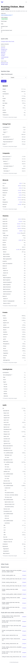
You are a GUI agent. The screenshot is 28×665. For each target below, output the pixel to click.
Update (3, 81)
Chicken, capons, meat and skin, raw (10, 635)
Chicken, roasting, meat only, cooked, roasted (10, 590)
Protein (3, 55)
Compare (24, 571)
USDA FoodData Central (6, 15)
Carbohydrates (4, 57)
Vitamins (3, 54)
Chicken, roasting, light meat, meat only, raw (11, 578)
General (3, 47)
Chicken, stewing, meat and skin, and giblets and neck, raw (11, 647)
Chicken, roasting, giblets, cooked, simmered (12, 594)
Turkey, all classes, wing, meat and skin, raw (11, 656)
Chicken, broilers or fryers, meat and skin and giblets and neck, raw (11, 616)
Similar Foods (4, 64)
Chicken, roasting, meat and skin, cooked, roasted (11, 598)
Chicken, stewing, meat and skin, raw (10, 643)
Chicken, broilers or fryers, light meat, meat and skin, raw (11, 652)
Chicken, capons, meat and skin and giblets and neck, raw (11, 621)
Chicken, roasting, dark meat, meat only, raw (11, 585)
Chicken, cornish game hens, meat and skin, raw (11, 631)
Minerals (3, 52)
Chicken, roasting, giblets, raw (8, 575)
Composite (3, 51)
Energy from (4, 49)
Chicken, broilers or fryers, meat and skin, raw (11, 639)
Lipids (2, 58)
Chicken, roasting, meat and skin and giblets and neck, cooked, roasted (11, 571)
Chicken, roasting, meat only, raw (9, 582)
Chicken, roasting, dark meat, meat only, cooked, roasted (10, 608)
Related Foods (4, 63)
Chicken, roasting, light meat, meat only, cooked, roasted (11, 603)
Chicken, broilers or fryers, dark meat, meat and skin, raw (11, 626)
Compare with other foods (7, 41)
